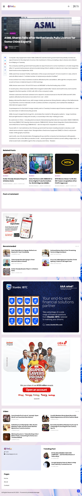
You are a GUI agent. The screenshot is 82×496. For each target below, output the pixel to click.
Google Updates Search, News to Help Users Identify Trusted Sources (32, 12)
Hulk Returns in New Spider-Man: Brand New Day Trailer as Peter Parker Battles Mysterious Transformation (24, 426)
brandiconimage (33, 492)
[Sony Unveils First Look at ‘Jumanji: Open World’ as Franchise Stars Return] (6, 418)
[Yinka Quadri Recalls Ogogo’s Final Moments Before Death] (6, 262)
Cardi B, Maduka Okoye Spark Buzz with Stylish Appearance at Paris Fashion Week (64, 416)
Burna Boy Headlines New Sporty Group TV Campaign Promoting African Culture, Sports (64, 426)
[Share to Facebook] (5, 57)
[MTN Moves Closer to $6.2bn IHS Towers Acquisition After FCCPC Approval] (67, 164)
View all (77, 150)
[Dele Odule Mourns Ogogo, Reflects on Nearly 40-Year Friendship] (6, 253)
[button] (5, 74)
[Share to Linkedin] (5, 66)
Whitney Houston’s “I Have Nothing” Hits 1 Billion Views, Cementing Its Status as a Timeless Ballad (24, 435)
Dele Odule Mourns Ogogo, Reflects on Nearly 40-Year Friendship (24, 251)
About (6, 482)
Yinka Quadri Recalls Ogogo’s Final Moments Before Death (22, 260)
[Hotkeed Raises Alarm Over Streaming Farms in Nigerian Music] (45, 253)
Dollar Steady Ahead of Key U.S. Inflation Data (15, 180)
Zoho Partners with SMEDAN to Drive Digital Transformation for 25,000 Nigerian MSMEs (40, 181)
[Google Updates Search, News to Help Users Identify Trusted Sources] (7, 12)
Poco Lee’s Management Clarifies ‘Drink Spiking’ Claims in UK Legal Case (63, 260)
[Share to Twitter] (5, 60)
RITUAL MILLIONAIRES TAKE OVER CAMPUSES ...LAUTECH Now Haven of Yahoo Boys (63, 454)
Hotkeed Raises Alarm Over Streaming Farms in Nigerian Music (63, 251)
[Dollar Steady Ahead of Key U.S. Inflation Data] (15, 164)
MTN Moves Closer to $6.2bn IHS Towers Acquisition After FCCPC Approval (66, 181)
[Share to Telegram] (5, 70)
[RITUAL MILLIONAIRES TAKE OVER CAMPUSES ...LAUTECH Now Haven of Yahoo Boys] (47, 456)
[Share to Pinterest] (5, 63)
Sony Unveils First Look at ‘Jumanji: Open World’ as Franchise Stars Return (24, 416)
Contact (6, 485)
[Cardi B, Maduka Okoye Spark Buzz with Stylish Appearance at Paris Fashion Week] (45, 418)
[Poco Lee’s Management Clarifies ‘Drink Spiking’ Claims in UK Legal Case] (45, 262)
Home (6, 33)
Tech (4, 12)
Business (12, 33)
